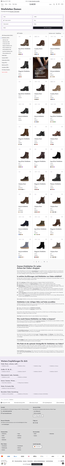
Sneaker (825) (5, 57)
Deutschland (38, 446)
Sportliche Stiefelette (24, 48)
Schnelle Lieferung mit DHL (20, 402)
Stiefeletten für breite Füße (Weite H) (8, 388)
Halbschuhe (4, 439)
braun (18, 54)
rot (51, 144)
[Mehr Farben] (24, 189)
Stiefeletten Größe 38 (6, 371)
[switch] (5, 464)
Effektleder (51, 334)
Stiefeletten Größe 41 (54, 371)
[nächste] (47, 261)
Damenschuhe (6, 399)
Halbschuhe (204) (5, 60)
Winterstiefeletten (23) (7, 53)
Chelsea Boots (21, 284)
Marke (4, 27)
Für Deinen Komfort (6, 69)
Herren (6, 4)
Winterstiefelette (55, 71)
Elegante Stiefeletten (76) (7, 45)
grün (54, 121)
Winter (22, 339)
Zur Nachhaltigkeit (5, 424)
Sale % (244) (4, 72)
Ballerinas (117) (5, 65)
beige (51, 76)
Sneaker (3, 437)
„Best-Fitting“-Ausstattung (40, 320)
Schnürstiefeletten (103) (7, 49)
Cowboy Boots (38, 48)
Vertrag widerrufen (38, 415)
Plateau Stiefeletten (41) (7, 47)
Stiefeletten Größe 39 (22, 371)
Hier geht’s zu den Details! (14, 11)
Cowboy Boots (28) (6, 43)
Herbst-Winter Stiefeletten (6, 382)
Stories (10, 4)
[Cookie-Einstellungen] (63, 463)
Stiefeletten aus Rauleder (22, 377)
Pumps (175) (4, 62)
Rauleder (45, 334)
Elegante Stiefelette (24, 71)
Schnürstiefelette (55, 48)
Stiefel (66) (4, 55)
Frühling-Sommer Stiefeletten (23, 382)
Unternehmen (4, 445)
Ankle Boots (23, 282)
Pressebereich (20, 445)
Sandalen (19, 437)
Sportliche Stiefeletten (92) (7, 51)
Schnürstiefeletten (36, 288)
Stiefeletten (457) (5, 37)
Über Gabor (15, 4)
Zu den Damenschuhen (36, 464)
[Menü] (6, 462)
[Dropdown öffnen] (7, 4)
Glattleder (42, 334)
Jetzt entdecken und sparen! (40, 76)
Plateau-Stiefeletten (22, 286)
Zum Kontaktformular (7, 413)
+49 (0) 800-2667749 (7, 411)
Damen (2, 4)
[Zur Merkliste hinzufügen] (30, 36)
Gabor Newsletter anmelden (34, 1)
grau (55, 121)
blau (54, 189)
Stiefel (3, 435)
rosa (55, 54)
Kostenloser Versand (34, 402)
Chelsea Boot (38, 93)
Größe (35, 16)
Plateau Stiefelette (55, 184)
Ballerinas (19, 435)
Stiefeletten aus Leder (6, 377)
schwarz (51, 54)
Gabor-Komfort (8, 20)
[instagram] (33, 422)
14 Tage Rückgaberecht (48, 402)
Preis (35, 20)
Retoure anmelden (37, 413)
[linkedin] (37, 422)
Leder (37, 334)
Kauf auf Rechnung (61, 402)
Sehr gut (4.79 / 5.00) (6, 402)
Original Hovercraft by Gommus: (23, 324)
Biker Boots (24, 292)
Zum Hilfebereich (37, 411)
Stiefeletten (4, 433)
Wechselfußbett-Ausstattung (23, 330)
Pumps (19, 433)
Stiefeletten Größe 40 (38, 371)
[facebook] (35, 422)
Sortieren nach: (52, 33)
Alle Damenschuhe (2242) (7, 35)
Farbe (4, 16)
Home (2, 399)
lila (22, 54)
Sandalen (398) (5, 67)
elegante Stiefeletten (34, 283)
